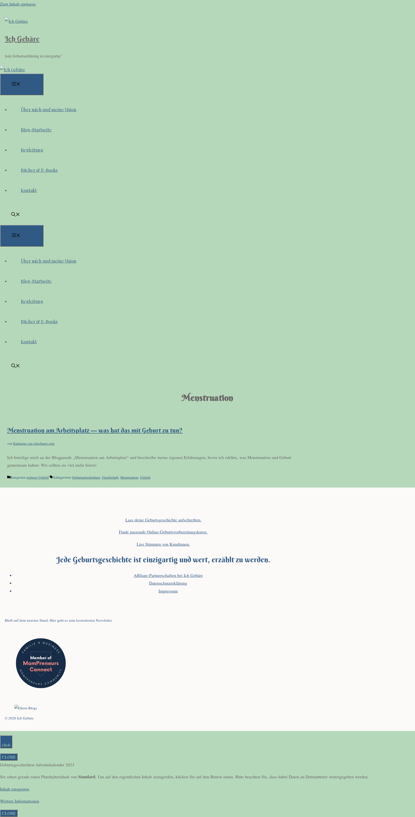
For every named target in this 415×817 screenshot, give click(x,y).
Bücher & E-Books (39, 170)
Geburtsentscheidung (86, 477)
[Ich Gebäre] (12, 70)
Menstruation (129, 477)
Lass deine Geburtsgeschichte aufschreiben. (163, 520)
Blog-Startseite (36, 130)
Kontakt (29, 190)
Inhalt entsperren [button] (14, 789)
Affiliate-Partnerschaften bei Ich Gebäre (168, 575)
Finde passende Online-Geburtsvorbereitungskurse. (163, 532)
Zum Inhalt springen (18, 4)
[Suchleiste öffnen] (15, 215)
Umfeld (145, 477)
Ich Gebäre (22, 38)
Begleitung (32, 150)
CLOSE (9, 757)
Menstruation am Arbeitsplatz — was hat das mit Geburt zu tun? (95, 430)
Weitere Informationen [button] (19, 801)
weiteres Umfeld (37, 477)
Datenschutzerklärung (168, 583)
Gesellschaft (110, 477)
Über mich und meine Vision (48, 109)
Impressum (168, 591)
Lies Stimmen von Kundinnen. (163, 544)
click (6, 745)
